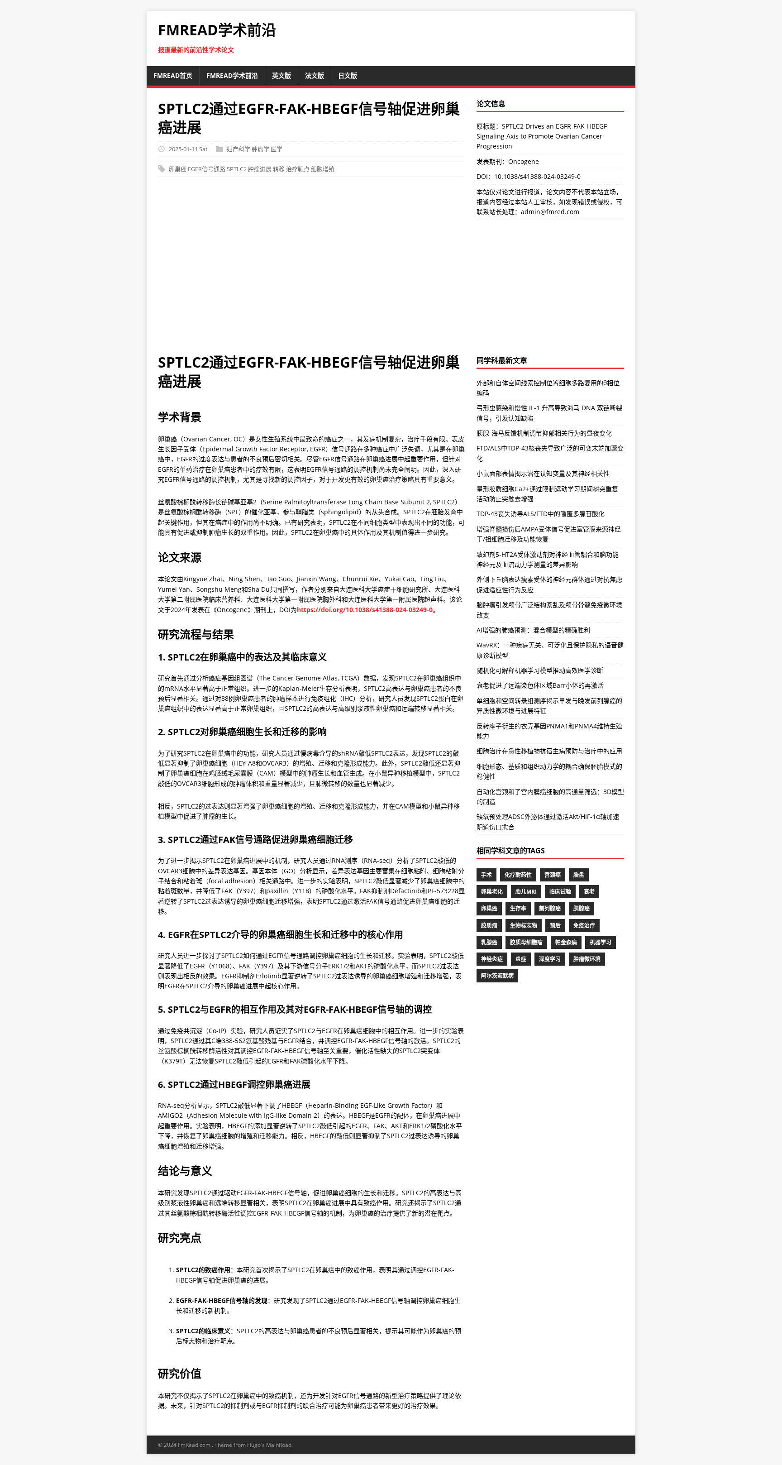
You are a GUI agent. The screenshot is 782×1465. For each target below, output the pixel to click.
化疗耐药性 (518, 875)
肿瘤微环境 (587, 959)
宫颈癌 (552, 875)
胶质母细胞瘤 (526, 942)
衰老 (589, 891)
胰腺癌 (581, 908)
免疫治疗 (584, 925)
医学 (276, 149)
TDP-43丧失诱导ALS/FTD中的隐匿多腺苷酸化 (541, 513)
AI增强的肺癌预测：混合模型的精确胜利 (533, 630)
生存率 (518, 908)
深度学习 (550, 959)
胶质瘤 (489, 925)
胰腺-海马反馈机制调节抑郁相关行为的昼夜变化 (544, 433)
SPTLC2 (237, 169)
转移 (279, 169)
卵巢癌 (177, 169)
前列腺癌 (550, 908)
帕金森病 (566, 942)
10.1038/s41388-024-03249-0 (537, 176)
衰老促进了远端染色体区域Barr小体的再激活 (540, 685)
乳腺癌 (489, 942)
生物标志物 (523, 925)
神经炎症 (492, 959)
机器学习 (600, 942)
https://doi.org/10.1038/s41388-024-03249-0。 (368, 609)
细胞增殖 (322, 169)
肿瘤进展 (260, 169)
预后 (555, 925)
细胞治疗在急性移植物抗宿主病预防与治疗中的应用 (549, 751)
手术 (486, 875)
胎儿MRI (526, 891)
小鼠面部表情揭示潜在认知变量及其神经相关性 (543, 473)
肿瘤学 (260, 149)
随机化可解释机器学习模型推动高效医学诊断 (540, 670)
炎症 (520, 959)
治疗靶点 (298, 169)
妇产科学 (238, 149)
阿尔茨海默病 (497, 976)
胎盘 (578, 875)
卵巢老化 (492, 891)
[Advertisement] (311, 269)
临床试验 (560, 891)
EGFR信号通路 (206, 169)
